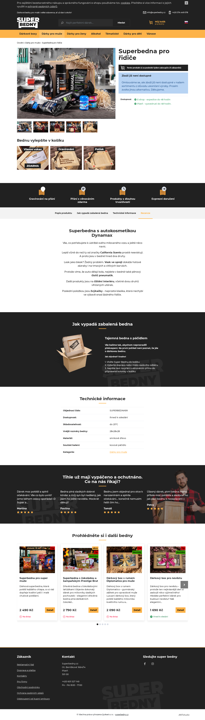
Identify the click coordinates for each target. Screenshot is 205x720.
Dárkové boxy (28, 33)
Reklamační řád (25, 664)
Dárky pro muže (52, 33)
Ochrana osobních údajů (30, 693)
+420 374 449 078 (180, 12)
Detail (50, 610)
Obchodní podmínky (28, 687)
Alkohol (96, 33)
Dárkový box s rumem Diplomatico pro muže (121, 579)
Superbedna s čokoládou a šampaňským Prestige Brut (80, 579)
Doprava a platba (26, 670)
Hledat (121, 22)
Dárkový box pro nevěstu (166, 578)
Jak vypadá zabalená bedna (92, 213)
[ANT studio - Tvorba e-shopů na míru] (184, 714)
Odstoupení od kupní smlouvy (33, 698)
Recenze (145, 213)
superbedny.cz (121, 714)
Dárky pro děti (133, 33)
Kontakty (22, 676)
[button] (184, 503)
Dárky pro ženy (76, 33)
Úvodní (20, 43)
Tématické (112, 33)
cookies (125, 3)
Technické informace (124, 213)
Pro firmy (22, 681)
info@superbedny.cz (156, 12)
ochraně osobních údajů (42, 6)
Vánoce (151, 33)
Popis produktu (63, 213)
